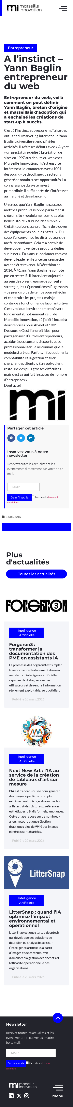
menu (57, 1096)
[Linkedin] (11, 1095)
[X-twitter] (19, 1095)
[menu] (58, 1087)
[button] (11, 438)
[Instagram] (27, 1095)
